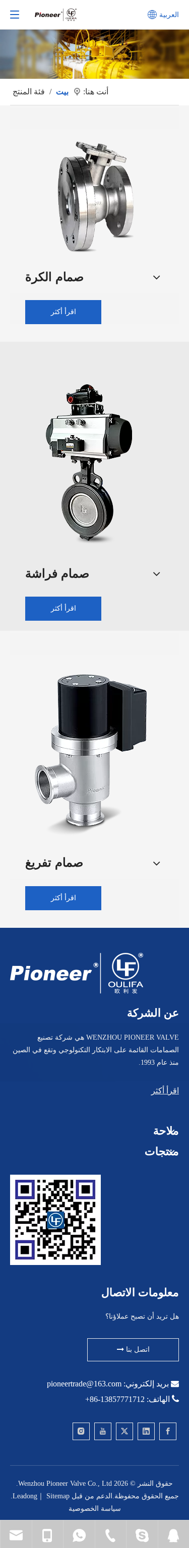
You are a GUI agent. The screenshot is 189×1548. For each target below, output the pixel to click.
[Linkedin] (146, 1431)
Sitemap (58, 1496)
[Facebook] (167, 1431)
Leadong (25, 1496)
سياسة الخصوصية (95, 1508)
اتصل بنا (137, 1349)
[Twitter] (124, 1431)
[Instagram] (81, 1431)
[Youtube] (102, 1431)
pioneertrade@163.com (84, 1383)
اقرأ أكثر (63, 312)
